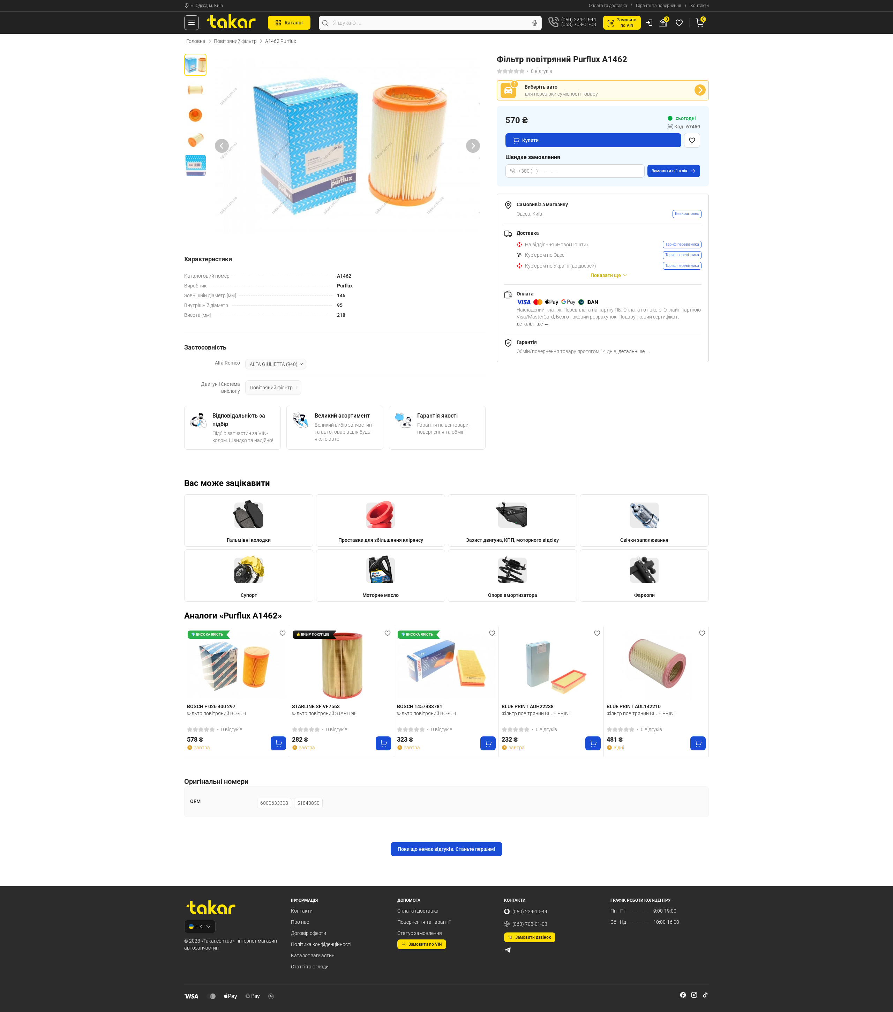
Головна (195, 41)
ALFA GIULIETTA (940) (274, 364)
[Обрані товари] (680, 23)
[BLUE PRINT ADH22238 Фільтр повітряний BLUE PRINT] (551, 665)
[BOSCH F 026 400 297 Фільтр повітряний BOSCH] (236, 665)
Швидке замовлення (532, 157)
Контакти (699, 5)
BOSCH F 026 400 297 (211, 706)
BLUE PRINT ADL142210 (634, 706)
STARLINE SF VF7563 (316, 706)
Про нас (300, 922)
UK (199, 926)
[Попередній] (221, 146)
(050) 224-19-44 (529, 911)
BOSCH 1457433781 (419, 706)
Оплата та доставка (608, 5)
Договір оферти (308, 933)
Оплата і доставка (417, 911)
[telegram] (507, 949)
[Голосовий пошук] (535, 23)
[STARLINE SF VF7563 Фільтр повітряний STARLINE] (341, 665)
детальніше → (533, 324)
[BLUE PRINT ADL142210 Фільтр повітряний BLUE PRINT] (656, 665)
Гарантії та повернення (658, 5)
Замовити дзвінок (533, 937)
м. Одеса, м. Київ (206, 5)
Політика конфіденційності (321, 944)
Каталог (294, 22)
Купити (530, 140)
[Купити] (278, 743)
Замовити (670, 170)
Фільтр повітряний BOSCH (216, 713)
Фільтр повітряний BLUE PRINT (536, 713)
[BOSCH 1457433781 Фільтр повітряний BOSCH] (446, 665)
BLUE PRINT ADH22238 (528, 706)
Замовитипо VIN (627, 22)
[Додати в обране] (692, 140)
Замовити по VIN (425, 944)
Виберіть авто (541, 87)
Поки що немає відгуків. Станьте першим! (446, 849)
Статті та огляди (310, 966)
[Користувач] (649, 23)
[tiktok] (705, 994)
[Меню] (191, 22)
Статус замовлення (419, 933)
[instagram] (694, 994)
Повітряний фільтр (235, 41)
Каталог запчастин (313, 955)
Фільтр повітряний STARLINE (324, 713)
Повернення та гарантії (423, 922)
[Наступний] (473, 146)
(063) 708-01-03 (529, 924)
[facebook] (683, 994)
